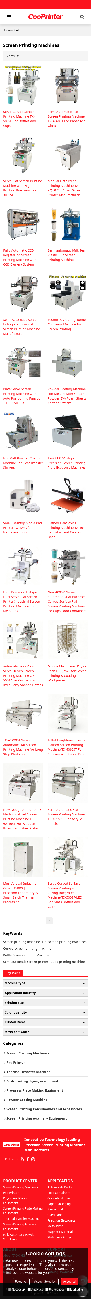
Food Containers (58, 1193)
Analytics (37, 1289)
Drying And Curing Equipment (15, 1200)
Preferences (56, 1289)
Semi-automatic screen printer (25, 962)
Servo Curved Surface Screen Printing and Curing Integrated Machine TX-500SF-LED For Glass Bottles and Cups (65, 895)
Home (8, 30)
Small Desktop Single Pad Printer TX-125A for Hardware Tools (22, 527)
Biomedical (55, 1209)
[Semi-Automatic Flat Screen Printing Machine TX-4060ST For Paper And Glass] (68, 85)
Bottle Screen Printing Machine (26, 955)
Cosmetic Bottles (58, 1198)
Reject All (21, 1281)
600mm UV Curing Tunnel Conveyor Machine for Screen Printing (67, 324)
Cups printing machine (68, 962)
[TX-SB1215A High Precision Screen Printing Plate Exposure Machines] (68, 431)
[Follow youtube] (22, 1159)
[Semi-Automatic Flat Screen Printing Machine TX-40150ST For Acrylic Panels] (68, 783)
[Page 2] (49, 920)
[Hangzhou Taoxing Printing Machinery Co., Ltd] (45, 16)
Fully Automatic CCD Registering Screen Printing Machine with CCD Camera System (19, 257)
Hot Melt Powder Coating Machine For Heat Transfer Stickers (23, 463)
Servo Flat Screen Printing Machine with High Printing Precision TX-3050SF (22, 188)
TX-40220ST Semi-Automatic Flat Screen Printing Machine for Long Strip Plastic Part (23, 747)
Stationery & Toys (59, 1237)
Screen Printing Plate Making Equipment (23, 1210)
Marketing (76, 1289)
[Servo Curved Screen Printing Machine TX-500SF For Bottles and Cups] (23, 85)
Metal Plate (55, 1226)
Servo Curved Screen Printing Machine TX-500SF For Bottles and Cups (19, 118)
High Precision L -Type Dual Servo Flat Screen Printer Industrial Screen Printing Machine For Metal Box (21, 601)
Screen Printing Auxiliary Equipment (20, 1226)
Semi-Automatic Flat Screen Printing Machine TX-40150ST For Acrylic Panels (66, 816)
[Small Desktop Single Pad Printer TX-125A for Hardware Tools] (23, 496)
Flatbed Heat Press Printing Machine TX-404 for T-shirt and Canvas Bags (66, 530)
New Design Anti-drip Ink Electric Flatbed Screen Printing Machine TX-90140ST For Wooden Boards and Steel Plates (22, 818)
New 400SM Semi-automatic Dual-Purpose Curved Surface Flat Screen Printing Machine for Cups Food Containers (67, 601)
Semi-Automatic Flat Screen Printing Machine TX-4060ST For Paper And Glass (67, 118)
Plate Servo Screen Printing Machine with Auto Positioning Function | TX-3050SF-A (22, 396)
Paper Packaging (59, 1204)
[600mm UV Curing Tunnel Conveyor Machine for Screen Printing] (68, 293)
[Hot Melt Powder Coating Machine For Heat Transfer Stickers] (23, 431)
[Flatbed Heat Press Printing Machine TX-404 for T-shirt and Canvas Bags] (68, 496)
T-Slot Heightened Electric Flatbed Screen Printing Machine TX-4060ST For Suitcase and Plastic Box (67, 747)
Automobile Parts (59, 1187)
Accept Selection (45, 1281)
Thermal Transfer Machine (21, 1219)
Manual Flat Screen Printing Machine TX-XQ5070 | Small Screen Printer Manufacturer (65, 188)
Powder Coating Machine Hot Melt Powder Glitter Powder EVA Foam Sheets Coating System (67, 396)
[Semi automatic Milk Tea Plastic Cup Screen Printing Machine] (68, 223)
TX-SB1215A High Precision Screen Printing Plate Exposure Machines (67, 463)
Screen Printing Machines (20, 1187)
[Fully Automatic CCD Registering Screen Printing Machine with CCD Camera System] (23, 223)
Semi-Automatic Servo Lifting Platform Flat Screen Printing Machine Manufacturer (21, 326)
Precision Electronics (61, 1220)
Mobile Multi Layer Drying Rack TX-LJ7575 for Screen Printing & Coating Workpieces (67, 673)
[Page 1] (41, 920)
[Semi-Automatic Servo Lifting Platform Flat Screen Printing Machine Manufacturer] (23, 293)
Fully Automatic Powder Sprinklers (19, 1237)
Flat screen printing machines (64, 942)
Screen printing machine (21, 942)
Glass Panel (55, 1215)
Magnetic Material (60, 1232)
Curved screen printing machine (27, 948)
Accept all (69, 1281)
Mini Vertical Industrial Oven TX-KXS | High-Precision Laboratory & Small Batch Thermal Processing (20, 892)
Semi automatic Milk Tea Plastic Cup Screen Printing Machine (66, 255)
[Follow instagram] (33, 1159)
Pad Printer (11, 1193)
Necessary (19, 1289)
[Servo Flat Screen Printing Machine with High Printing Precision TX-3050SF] (23, 154)
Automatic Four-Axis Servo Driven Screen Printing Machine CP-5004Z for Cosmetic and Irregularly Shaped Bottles (23, 675)
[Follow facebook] (27, 1159)
